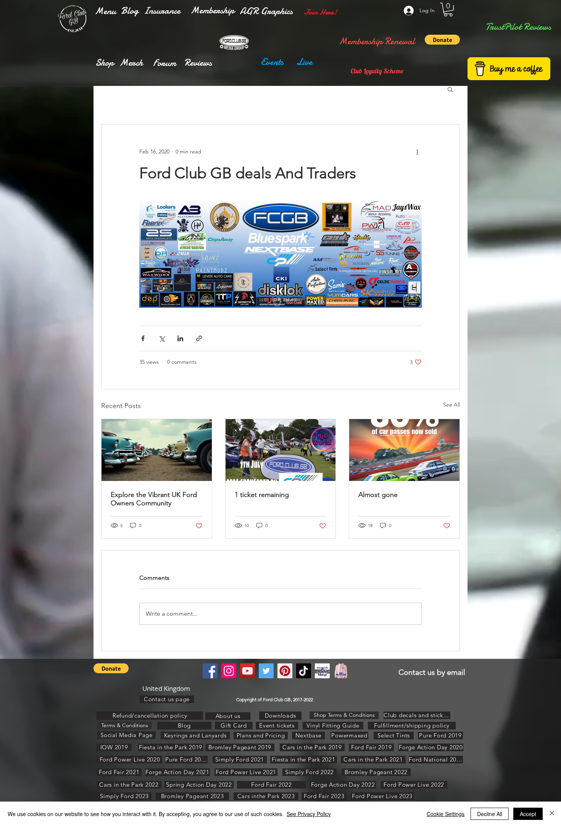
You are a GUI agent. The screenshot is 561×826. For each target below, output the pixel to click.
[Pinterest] (284, 670)
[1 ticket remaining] (281, 450)
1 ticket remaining (262, 494)
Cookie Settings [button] (445, 814)
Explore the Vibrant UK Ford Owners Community (154, 498)
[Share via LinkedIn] (180, 338)
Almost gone (378, 494)
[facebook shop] (322, 670)
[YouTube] (247, 670)
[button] (105, 11)
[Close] (551, 814)
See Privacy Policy (309, 814)
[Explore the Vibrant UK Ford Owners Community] (157, 450)
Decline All (489, 814)
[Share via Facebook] (143, 338)
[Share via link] (199, 338)
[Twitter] (266, 670)
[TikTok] (303, 670)
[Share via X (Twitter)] (161, 338)
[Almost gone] (404, 450)
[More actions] (417, 151)
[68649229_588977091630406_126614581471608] (341, 670)
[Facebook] (210, 670)
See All (451, 404)
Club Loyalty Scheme (377, 71)
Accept (528, 814)
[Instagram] (228, 670)
